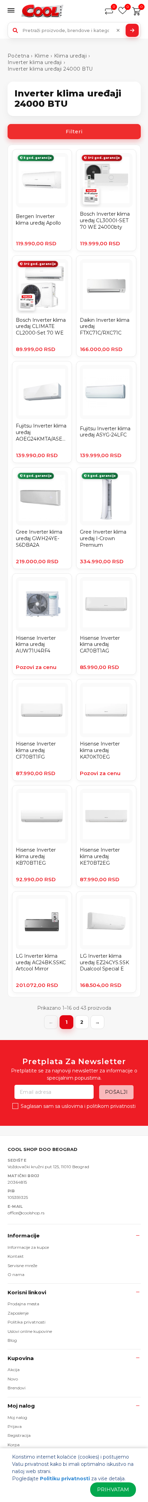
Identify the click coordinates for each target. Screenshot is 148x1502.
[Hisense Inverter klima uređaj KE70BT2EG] (106, 816)
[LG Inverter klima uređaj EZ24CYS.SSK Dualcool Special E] (106, 922)
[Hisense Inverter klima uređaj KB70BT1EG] (42, 816)
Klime (41, 55)
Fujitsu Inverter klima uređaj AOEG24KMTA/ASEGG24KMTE (42, 432)
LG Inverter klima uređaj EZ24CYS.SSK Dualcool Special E (104, 962)
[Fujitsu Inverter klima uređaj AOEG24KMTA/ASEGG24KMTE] (42, 392)
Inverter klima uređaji (35, 62)
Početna (19, 55)
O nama (16, 1274)
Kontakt (16, 1256)
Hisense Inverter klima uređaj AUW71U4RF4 (36, 644)
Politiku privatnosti (65, 1478)
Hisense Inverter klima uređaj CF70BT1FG (36, 750)
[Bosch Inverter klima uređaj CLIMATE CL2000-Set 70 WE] (42, 286)
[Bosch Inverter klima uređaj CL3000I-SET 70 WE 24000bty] (106, 180)
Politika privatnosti (26, 1322)
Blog (12, 1340)
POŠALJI (116, 1092)
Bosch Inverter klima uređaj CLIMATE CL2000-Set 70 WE (41, 326)
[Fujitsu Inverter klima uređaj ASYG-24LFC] (106, 392)
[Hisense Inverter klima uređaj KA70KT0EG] (106, 710)
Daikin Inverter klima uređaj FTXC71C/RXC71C (104, 326)
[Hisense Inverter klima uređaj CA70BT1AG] (106, 604)
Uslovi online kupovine (30, 1331)
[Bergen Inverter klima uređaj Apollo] (42, 180)
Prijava (15, 1426)
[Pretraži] (132, 30)
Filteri (74, 131)
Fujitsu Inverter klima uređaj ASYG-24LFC (105, 431)
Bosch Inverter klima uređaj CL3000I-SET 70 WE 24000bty (105, 220)
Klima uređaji (70, 55)
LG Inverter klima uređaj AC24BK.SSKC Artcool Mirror (41, 962)
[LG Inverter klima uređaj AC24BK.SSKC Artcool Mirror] (42, 922)
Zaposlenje (18, 1313)
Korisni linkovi (27, 1292)
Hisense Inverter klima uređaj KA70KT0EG (100, 750)
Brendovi (16, 1387)
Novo (13, 1378)
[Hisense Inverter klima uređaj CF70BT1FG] (42, 710)
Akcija (14, 1369)
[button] (13, 11)
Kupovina (21, 1358)
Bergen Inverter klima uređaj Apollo (38, 219)
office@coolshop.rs (26, 1212)
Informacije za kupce (28, 1247)
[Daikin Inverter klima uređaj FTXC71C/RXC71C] (106, 286)
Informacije (24, 1235)
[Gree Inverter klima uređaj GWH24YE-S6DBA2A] (42, 498)
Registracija (19, 1435)
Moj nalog (21, 1405)
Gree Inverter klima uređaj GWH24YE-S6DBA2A (39, 538)
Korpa (14, 1444)
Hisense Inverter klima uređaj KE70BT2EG (100, 856)
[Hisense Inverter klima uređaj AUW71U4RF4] (42, 604)
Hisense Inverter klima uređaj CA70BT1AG (100, 644)
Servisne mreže (22, 1265)
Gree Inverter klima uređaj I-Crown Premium (103, 538)
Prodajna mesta (23, 1303)
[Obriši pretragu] (118, 30)
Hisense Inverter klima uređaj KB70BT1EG (36, 856)
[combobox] (74, 30)
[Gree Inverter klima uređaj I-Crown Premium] (106, 498)
